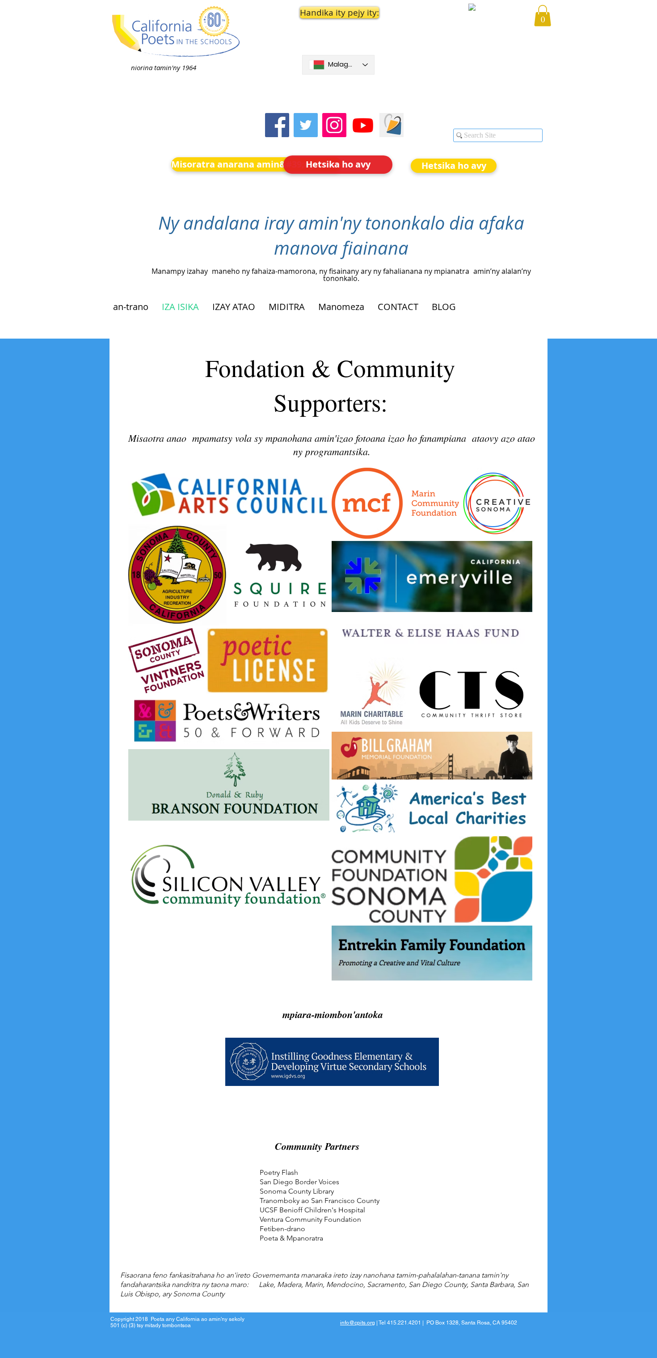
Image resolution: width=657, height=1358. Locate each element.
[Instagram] (334, 125)
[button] (338, 12)
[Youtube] (363, 125)
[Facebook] (277, 125)
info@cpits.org (357, 1323)
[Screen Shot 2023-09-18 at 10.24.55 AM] (391, 125)
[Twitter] (306, 125)
